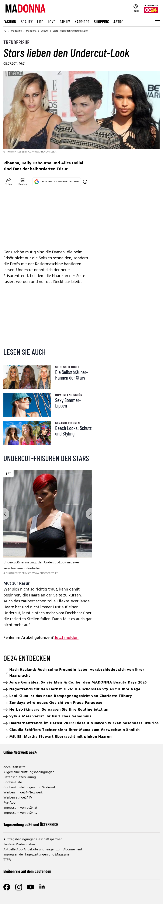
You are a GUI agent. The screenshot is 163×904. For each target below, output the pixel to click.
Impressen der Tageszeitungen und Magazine (36, 854)
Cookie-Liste (12, 782)
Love (52, 21)
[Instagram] (18, 887)
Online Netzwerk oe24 (20, 752)
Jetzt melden (67, 638)
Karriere (82, 21)
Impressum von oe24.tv (20, 813)
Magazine (16, 31)
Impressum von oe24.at (20, 808)
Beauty (27, 21)
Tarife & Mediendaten (19, 844)
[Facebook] (6, 887)
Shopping (101, 21)
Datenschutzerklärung (19, 777)
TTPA (7, 859)
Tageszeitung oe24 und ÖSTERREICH (30, 824)
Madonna (31, 31)
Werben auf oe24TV (17, 797)
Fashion (9, 21)
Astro (118, 21)
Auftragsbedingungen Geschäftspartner (32, 839)
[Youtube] (30, 887)
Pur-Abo (9, 803)
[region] (47, 522)
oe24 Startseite (14, 767)
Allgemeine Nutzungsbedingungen (28, 772)
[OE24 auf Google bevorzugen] (85, 181)
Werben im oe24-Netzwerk (23, 792)
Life (40, 21)
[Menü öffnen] (157, 22)
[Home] (5, 31)
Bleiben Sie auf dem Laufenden (27, 871)
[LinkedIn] (42, 887)
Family (65, 21)
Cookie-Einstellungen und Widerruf (29, 787)
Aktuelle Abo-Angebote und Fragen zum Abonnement (42, 849)
